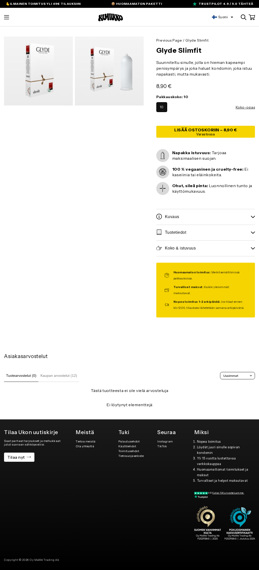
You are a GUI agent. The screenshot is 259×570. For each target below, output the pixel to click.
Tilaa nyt (16, 457)
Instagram (165, 441)
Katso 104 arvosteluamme (228, 492)
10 (162, 107)
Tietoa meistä (86, 441)
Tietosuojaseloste (131, 456)
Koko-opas (245, 107)
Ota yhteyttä (85, 446)
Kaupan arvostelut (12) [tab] (58, 375)
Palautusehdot (129, 441)
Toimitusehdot (128, 451)
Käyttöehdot (127, 446)
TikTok (162, 446)
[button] (6, 17)
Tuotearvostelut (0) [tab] (21, 375)
